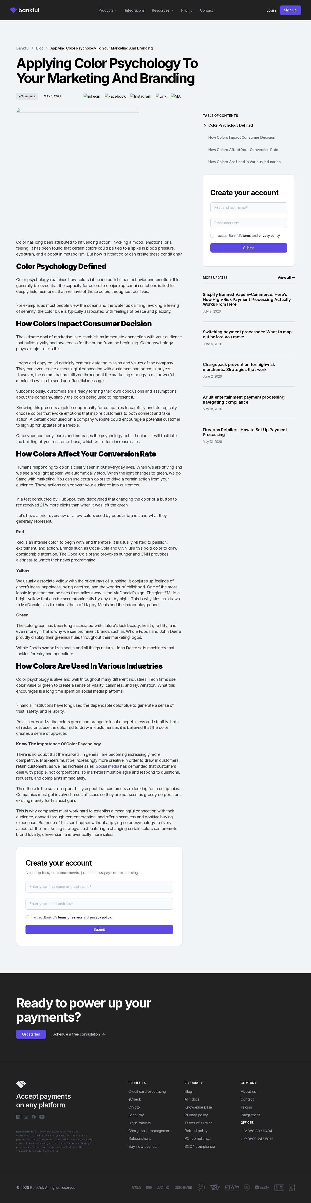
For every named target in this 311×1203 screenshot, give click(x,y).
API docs (192, 1099)
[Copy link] (161, 96)
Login (271, 10)
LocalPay (136, 1115)
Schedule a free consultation (76, 1034)
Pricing (187, 10)
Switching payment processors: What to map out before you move (247, 334)
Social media (107, 766)
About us (248, 1091)
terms (247, 235)
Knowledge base (198, 1107)
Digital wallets (139, 1123)
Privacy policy (196, 1115)
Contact (206, 10)
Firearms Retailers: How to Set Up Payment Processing (245, 432)
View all (284, 277)
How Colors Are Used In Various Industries (244, 161)
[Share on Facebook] (115, 96)
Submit (99, 929)
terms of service (70, 917)
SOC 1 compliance (199, 1146)
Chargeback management (149, 1130)
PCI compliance (197, 1138)
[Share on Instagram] (140, 96)
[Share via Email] (176, 96)
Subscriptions (139, 1138)
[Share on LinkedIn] (92, 96)
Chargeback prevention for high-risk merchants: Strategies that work (239, 367)
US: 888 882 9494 (256, 1131)
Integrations (134, 10)
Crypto (134, 1107)
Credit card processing (147, 1091)
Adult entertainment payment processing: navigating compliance (244, 399)
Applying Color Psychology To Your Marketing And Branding (101, 48)
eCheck (134, 1099)
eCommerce (27, 96)
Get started (31, 1034)
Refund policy (195, 1130)
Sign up (290, 10)
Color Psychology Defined (230, 125)
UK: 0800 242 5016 (257, 1139)
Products (106, 10)
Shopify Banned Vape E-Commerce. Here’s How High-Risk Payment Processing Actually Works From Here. (247, 299)
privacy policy (100, 917)
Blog (188, 1091)
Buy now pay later (143, 1146)
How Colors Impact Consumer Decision (241, 137)
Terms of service (198, 1123)
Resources (160, 10)
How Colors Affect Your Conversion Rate (243, 149)
